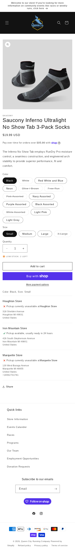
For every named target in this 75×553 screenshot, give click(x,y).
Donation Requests (18, 466)
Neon (9, 188)
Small (9, 233)
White (27, 181)
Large (44, 233)
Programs (13, 442)
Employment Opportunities (23, 458)
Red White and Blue (50, 180)
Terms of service (59, 545)
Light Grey (13, 220)
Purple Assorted (16, 204)
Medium (27, 233)
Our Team (13, 450)
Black (9, 180)
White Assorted (17, 213)
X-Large (64, 234)
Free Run (55, 189)
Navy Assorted (42, 196)
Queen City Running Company (35, 541)
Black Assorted (44, 204)
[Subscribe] (56, 489)
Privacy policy (41, 545)
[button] (7, 23)
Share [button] (9, 386)
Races (10, 434)
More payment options (37, 284)
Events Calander (17, 427)
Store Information (17, 419)
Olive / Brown (32, 189)
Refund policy (24, 545)
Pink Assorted (16, 197)
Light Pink (40, 212)
